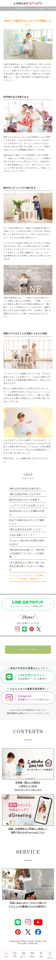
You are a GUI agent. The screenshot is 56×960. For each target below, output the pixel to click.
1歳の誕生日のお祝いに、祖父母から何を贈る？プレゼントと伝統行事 (27, 553)
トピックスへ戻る (28, 649)
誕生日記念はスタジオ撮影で (24, 499)
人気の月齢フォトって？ (22, 535)
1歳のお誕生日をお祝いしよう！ (26, 529)
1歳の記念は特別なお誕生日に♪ (25, 488)
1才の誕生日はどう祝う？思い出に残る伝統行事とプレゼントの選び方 (27, 566)
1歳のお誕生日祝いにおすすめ (25, 494)
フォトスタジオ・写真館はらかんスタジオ (19, 9)
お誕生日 (42, 9)
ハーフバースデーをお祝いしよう (26, 505)
